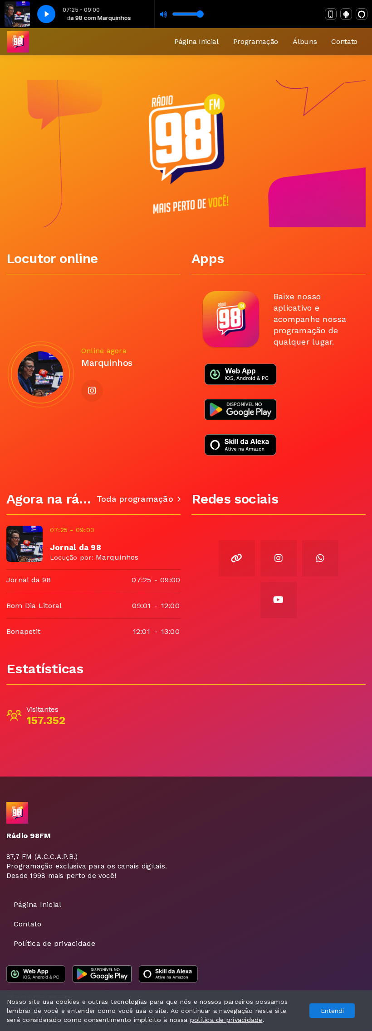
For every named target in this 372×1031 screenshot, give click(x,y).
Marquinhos (117, 557)
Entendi (332, 1010)
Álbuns (305, 41)
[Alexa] (361, 14)
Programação (255, 41)
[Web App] (331, 14)
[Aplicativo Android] (346, 14)
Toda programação (135, 499)
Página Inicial (196, 41)
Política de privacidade (55, 943)
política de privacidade (226, 1019)
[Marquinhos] (40, 374)
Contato (344, 41)
